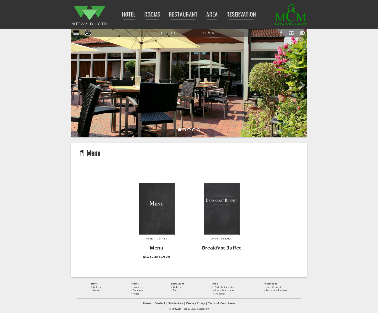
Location (97, 290)
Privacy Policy (195, 303)
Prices (136, 293)
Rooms (135, 283)
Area (215, 283)
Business (138, 287)
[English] (88, 33)
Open (149, 238)
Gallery (97, 287)
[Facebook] (281, 32)
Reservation (271, 283)
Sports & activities (224, 290)
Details (162, 238)
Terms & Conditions (221, 303)
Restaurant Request (276, 290)
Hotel (94, 283)
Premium (138, 290)
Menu (176, 290)
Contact (160, 303)
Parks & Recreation (224, 287)
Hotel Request (273, 287)
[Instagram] (291, 32)
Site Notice (175, 303)
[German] (76, 33)
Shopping (219, 293)
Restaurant (177, 283)
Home (147, 303)
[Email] (302, 32)
